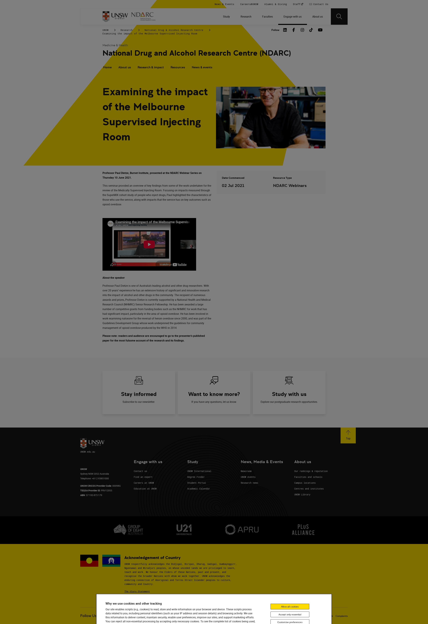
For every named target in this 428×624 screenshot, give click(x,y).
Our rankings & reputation (311, 471)
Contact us (140, 471)
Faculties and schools (308, 476)
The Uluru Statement (137, 591)
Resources (178, 67)
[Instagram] (302, 30)
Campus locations (305, 482)
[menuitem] (226, 16)
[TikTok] (311, 30)
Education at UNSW (145, 488)
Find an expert (143, 476)
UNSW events (248, 476)
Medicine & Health (115, 45)
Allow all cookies (290, 606)
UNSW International (199, 471)
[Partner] (145, 16)
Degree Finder (196, 476)
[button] (348, 435)
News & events (202, 67)
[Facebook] (293, 30)
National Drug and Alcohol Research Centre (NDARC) (196, 53)
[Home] (115, 16)
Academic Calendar (198, 488)
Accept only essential (290, 614)
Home (107, 67)
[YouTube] (319, 30)
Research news (249, 482)
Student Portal (196, 482)
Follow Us (88, 616)
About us (124, 67)
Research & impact (151, 67)
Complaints (342, 616)
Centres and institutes (309, 488)
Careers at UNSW (144, 482)
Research (127, 30)
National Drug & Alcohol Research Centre (174, 30)
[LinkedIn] (285, 30)
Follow (275, 30)
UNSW (105, 30)
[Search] (339, 16)
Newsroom (246, 471)
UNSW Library (302, 494)
